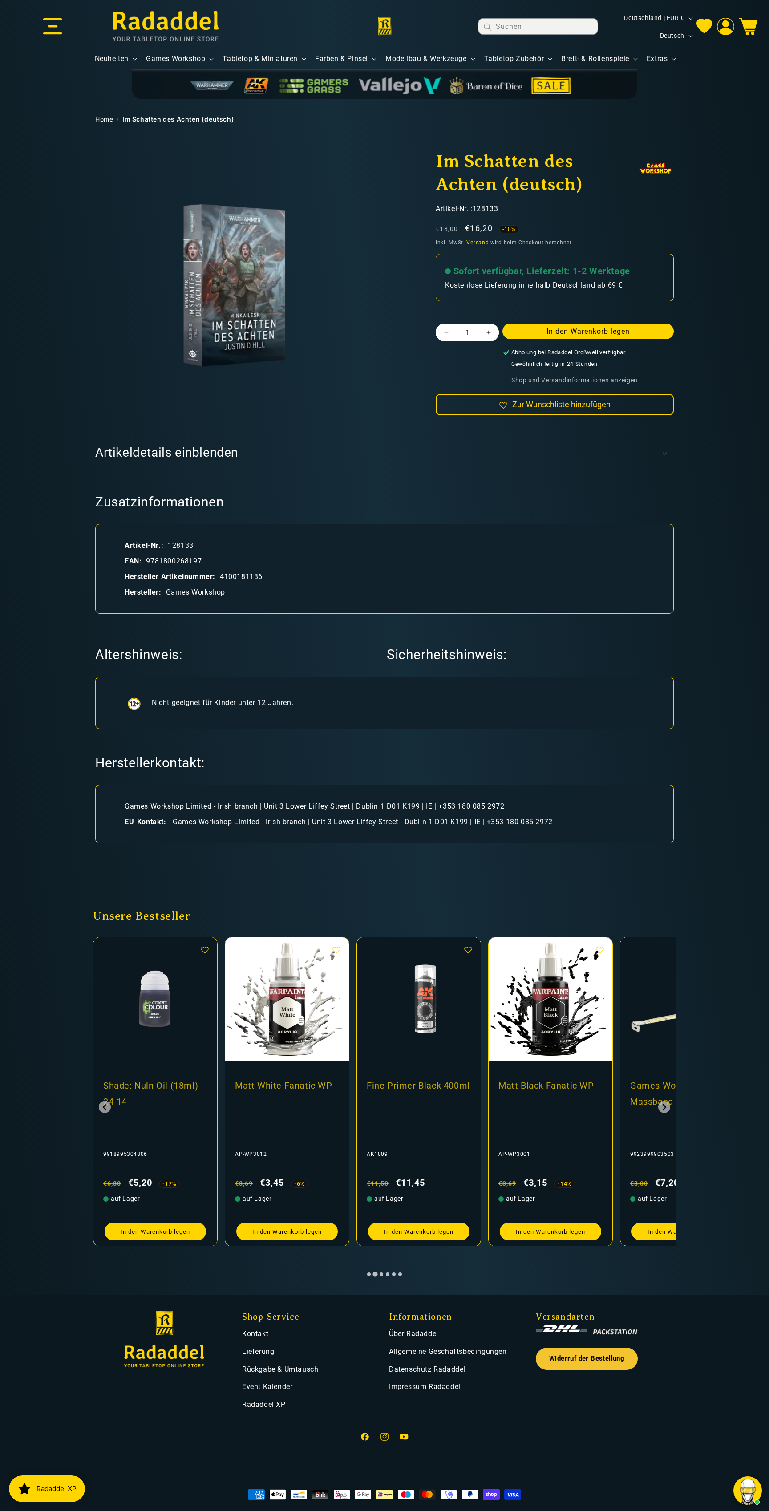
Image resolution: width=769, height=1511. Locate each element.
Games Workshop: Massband (536, 1093)
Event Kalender (267, 1386)
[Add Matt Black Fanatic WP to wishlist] (468, 950)
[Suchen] (488, 27)
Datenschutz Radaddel (427, 1369)
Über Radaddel (413, 1333)
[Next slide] (664, 1107)
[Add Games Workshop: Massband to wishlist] (600, 950)
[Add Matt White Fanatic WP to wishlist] (205, 950)
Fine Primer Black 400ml (286, 1085)
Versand (477, 242)
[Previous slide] (105, 1107)
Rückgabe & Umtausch (280, 1369)
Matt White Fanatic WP (152, 1085)
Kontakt (255, 1333)
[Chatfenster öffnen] (747, 1490)
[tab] (369, 1274)
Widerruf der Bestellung (586, 1358)
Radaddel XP (264, 1404)
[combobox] (538, 26)
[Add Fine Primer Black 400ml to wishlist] (336, 950)
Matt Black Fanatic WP (414, 1085)
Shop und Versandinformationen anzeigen (574, 380)
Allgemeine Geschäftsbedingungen (448, 1351)
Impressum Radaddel (425, 1386)
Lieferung (258, 1351)
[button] (52, 26)
